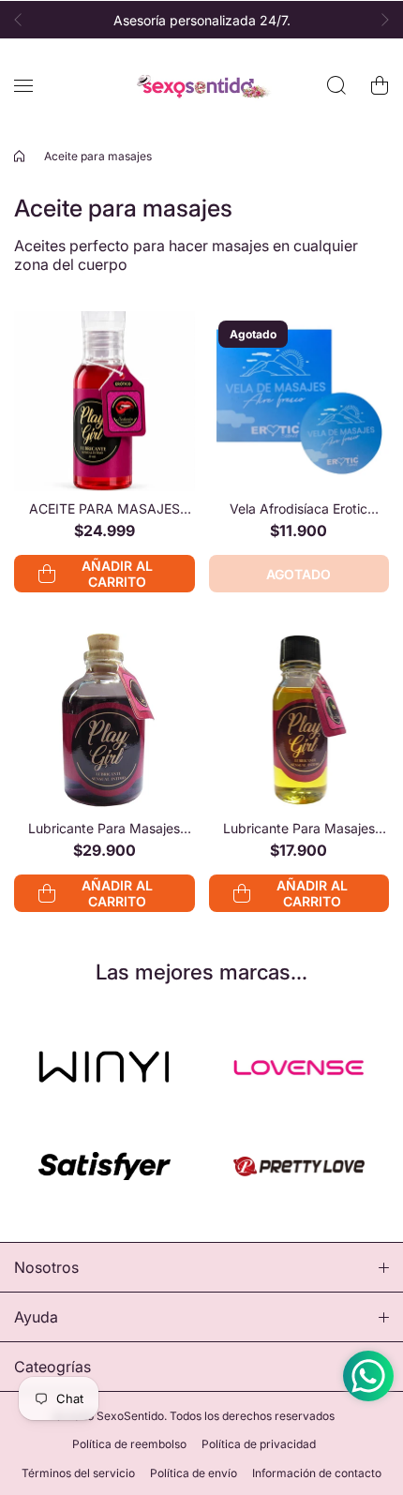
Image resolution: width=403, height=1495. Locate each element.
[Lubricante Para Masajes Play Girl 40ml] (104, 720)
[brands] (104, 1068)
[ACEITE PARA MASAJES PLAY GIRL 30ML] (104, 401)
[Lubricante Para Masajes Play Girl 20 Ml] (299, 720)
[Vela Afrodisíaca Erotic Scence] (299, 401)
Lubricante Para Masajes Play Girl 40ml (104, 828)
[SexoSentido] (201, 85)
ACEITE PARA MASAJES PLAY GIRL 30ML (104, 508)
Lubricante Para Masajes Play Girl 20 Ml (299, 828)
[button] (23, 19)
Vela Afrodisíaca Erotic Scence (298, 508)
